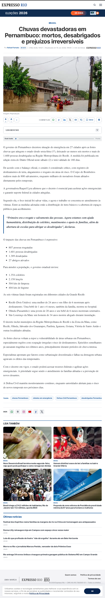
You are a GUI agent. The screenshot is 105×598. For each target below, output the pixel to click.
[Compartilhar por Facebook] (58, 120)
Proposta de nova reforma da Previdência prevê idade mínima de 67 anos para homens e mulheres (77, 506)
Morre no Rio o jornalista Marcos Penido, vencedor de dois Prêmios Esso (37, 546)
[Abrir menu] (100, 5)
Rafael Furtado (13, 48)
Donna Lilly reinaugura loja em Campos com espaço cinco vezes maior (36, 530)
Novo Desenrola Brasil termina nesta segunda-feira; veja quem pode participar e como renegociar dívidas (27, 464)
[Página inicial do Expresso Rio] (14, 5)
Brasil (52, 23)
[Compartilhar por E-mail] (75, 120)
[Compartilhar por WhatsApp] (53, 120)
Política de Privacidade (39, 593)
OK (92, 591)
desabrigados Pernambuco (92, 398)
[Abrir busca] (94, 5)
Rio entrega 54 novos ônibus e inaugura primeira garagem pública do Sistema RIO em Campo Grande (50, 554)
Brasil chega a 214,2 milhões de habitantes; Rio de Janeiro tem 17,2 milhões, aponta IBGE (25, 506)
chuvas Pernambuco (20, 398)
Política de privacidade (90, 575)
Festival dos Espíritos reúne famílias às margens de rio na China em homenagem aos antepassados (49, 522)
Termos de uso (94, 578)
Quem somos (70, 575)
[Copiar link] (81, 120)
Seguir (23, 48)
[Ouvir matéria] (16, 138)
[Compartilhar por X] (70, 120)
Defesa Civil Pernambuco (67, 398)
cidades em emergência (42, 398)
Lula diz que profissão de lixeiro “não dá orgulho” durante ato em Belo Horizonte (40, 538)
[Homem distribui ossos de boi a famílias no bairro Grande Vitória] (77, 443)
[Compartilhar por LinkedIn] (64, 120)
